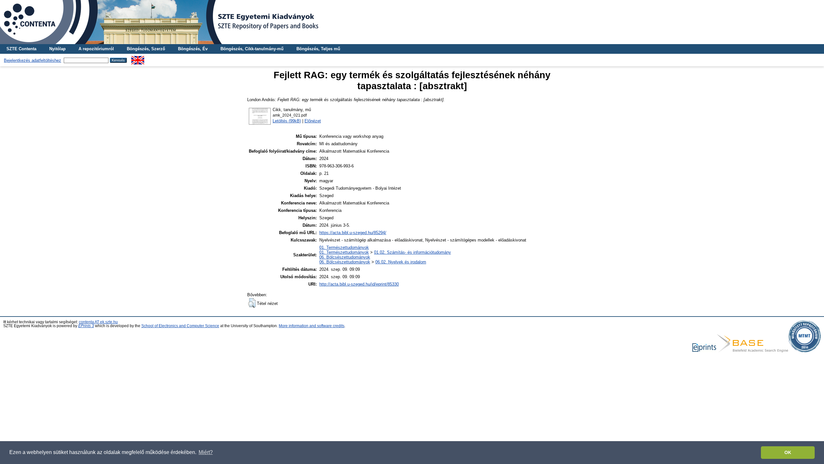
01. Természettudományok (344, 247)
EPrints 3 (86, 326)
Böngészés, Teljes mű (318, 48)
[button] (252, 303)
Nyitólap (57, 48)
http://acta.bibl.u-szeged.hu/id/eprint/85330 (359, 284)
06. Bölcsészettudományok (344, 257)
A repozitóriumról (96, 48)
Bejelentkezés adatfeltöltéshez (32, 60)
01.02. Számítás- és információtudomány (412, 252)
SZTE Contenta (21, 48)
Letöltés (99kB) (287, 120)
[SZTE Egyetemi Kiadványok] (412, 22)
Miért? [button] (206, 452)
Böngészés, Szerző (146, 48)
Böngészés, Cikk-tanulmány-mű (252, 48)
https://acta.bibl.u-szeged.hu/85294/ (352, 232)
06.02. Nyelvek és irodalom (400, 262)
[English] (137, 58)
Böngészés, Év (193, 48)
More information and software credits (311, 326)
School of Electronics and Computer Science (180, 326)
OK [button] (787, 452)
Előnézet (312, 120)
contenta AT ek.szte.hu (98, 322)
